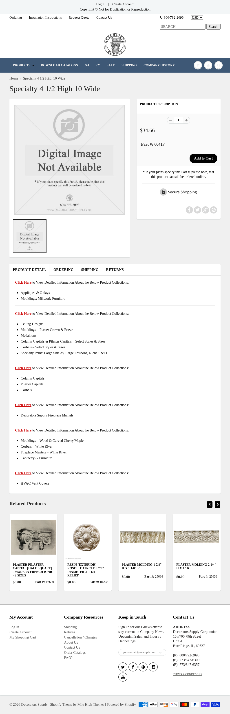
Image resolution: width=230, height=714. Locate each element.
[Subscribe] (160, 652)
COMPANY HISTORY (159, 65)
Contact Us (104, 17)
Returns (69, 632)
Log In (14, 627)
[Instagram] (153, 666)
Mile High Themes (90, 704)
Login (100, 4)
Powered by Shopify (121, 704)
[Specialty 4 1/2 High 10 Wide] (69, 159)
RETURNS (115, 270)
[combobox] (183, 27)
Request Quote (79, 17)
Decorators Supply (34, 704)
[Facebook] (132, 666)
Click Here (23, 313)
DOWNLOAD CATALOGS (59, 65)
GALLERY (92, 65)
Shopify (55, 704)
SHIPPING (129, 65)
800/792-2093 (174, 17)
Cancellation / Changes (80, 637)
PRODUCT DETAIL (29, 270)
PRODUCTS (21, 65)
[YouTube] (122, 677)
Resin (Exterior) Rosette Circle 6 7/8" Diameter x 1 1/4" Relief (61, 570)
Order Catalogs (75, 652)
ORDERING (63, 270)
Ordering (15, 17)
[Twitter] (122, 666)
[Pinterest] (143, 666)
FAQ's (68, 658)
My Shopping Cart (22, 637)
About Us (71, 642)
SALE (111, 65)
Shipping (70, 627)
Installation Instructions (45, 17)
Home (13, 78)
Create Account (123, 4)
